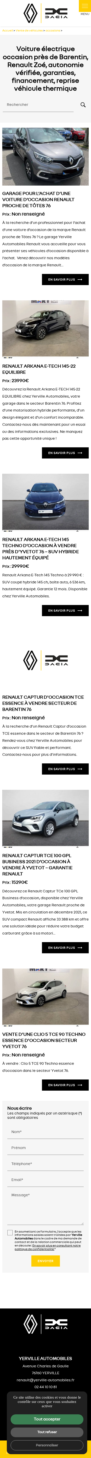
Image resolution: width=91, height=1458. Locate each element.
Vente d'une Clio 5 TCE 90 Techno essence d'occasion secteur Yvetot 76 (43, 1040)
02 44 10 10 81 (45, 1387)
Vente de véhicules (29, 30)
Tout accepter (47, 1419)
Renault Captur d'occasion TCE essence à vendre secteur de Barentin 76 (43, 703)
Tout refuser (47, 1432)
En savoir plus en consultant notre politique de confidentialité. (48, 1247)
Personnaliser (47, 1445)
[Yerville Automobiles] (45, 13)
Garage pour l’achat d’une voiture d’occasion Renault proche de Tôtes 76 (38, 199)
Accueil (7, 30)
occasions (53, 30)
